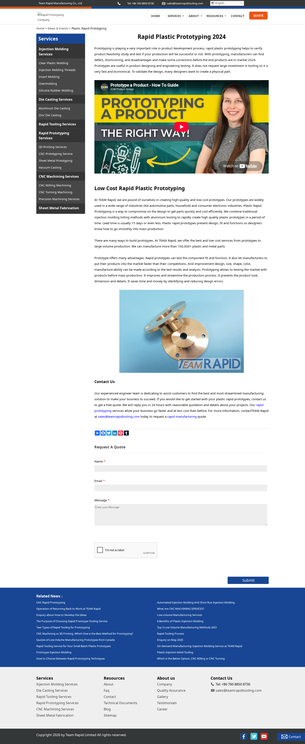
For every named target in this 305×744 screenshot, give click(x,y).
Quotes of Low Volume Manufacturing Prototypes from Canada (75, 640)
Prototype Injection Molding (53, 652)
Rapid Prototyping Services (54, 135)
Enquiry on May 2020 (170, 640)
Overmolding (48, 84)
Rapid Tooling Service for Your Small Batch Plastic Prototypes (73, 646)
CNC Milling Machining (55, 185)
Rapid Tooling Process (170, 633)
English (219, 3)
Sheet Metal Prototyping (55, 161)
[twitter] (253, 736)
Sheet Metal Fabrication (59, 208)
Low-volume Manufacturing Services (179, 615)
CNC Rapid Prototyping (50, 602)
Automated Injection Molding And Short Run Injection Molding (196, 602)
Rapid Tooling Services (57, 124)
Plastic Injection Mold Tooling (175, 652)
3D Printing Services (53, 147)
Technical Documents (120, 703)
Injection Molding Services (53, 51)
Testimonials (167, 703)
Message (101, 500)
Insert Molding (49, 77)
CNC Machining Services (59, 176)
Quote (258, 15)
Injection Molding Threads (57, 70)
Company (164, 684)
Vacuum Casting (50, 167)
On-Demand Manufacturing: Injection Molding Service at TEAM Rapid (199, 646)
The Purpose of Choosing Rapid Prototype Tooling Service (71, 621)
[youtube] (264, 736)
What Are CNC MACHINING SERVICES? (180, 609)
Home (155, 16)
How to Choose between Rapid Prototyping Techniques (70, 658)
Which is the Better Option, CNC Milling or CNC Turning (191, 658)
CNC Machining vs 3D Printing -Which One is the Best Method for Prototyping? (84, 633)
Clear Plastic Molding (53, 63)
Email (99, 481)
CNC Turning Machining (55, 192)
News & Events (58, 28)
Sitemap (110, 715)
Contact (237, 16)
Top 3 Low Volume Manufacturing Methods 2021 (187, 627)
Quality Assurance (171, 690)
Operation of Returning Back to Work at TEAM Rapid (68, 609)
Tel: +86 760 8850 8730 (140, 3)
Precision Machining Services (59, 199)
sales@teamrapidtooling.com (239, 690)
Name (99, 461)
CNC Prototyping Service (56, 154)
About (194, 16)
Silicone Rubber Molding (56, 90)
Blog (107, 709)
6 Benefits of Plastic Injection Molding (180, 621)
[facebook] (243, 736)
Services (174, 16)
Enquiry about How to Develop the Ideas (61, 615)
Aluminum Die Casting (54, 108)
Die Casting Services (55, 99)
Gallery (162, 696)
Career (162, 709)
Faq (106, 690)
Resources (214, 16)
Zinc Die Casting (50, 115)
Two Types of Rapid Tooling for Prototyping (63, 627)
